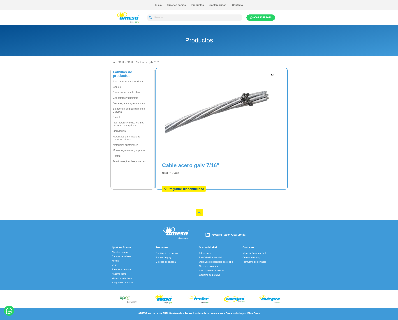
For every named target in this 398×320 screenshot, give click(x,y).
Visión (115, 265)
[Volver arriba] (199, 212)
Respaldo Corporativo (123, 282)
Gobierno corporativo (209, 275)
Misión (115, 260)
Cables (122, 62)
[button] (272, 75)
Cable (131, 62)
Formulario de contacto (254, 261)
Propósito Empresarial (210, 257)
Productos (197, 5)
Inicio (158, 5)
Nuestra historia (120, 252)
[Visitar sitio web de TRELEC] (199, 299)
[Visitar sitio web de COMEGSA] (234, 299)
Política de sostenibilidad (211, 270)
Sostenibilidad (217, 5)
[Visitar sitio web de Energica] (270, 299)
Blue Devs (253, 313)
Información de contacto (255, 253)
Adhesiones (205, 253)
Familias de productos (166, 253)
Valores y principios (122, 278)
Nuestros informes (208, 266)
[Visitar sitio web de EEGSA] (163, 299)
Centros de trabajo (121, 256)
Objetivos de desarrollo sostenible (216, 261)
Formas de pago (163, 257)
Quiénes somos (176, 5)
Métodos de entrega (165, 261)
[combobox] (194, 17)
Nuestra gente (119, 273)
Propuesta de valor (121, 269)
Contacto (237, 5)
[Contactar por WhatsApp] (9, 311)
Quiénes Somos (121, 247)
